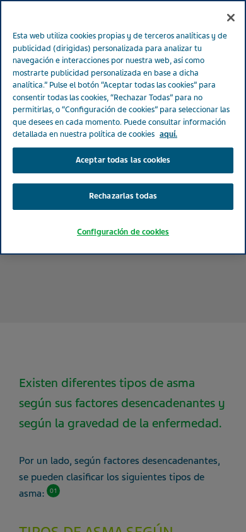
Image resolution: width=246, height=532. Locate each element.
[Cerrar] (231, 18)
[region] (123, 127)
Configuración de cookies (123, 232)
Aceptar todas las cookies (123, 160)
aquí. (168, 134)
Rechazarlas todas (123, 196)
